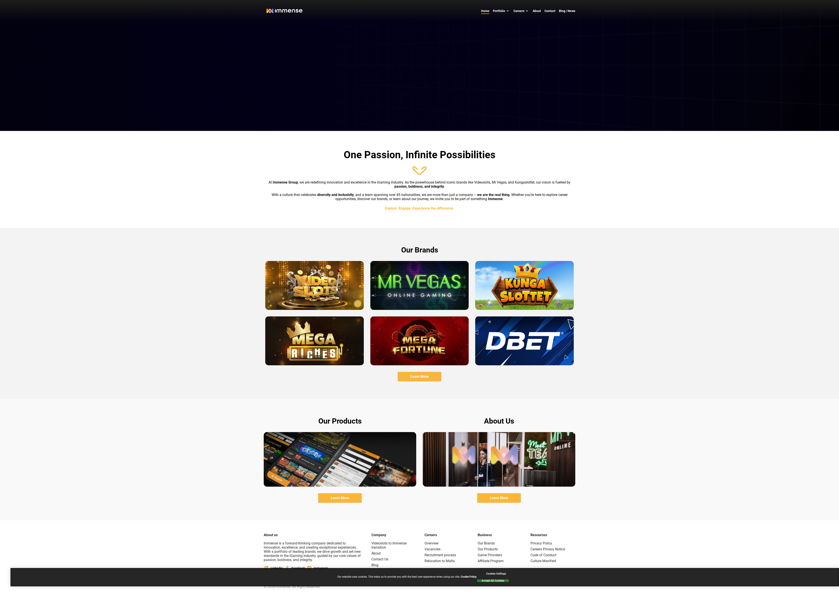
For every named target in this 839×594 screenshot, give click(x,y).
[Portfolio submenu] (508, 11)
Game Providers (490, 555)
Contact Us (379, 559)
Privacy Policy (541, 543)
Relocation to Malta (440, 561)
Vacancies (432, 549)
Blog (374, 565)
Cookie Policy (469, 576)
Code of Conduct (543, 555)
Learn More (419, 376)
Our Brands (486, 543)
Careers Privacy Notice (547, 549)
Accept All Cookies (493, 580)
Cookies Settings (496, 573)
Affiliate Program (491, 561)
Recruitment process (440, 555)
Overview (432, 543)
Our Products (488, 549)
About (376, 553)
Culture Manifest (543, 561)
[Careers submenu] (527, 11)
